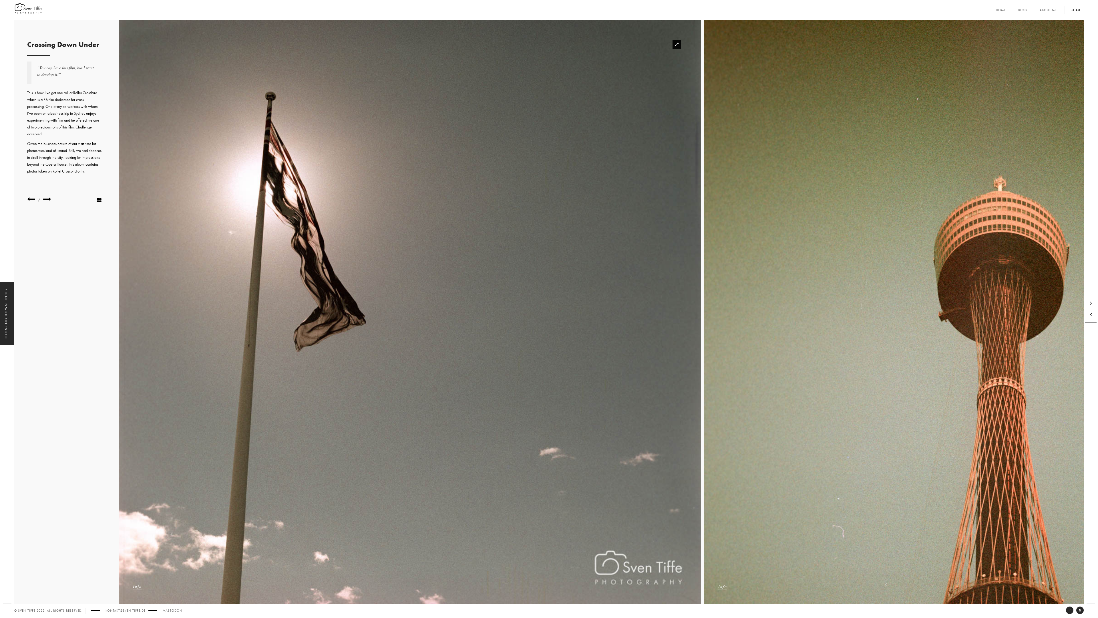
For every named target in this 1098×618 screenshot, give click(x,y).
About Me (1048, 10)
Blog (1022, 10)
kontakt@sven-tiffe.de (126, 611)
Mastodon (172, 611)
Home (1001, 10)
